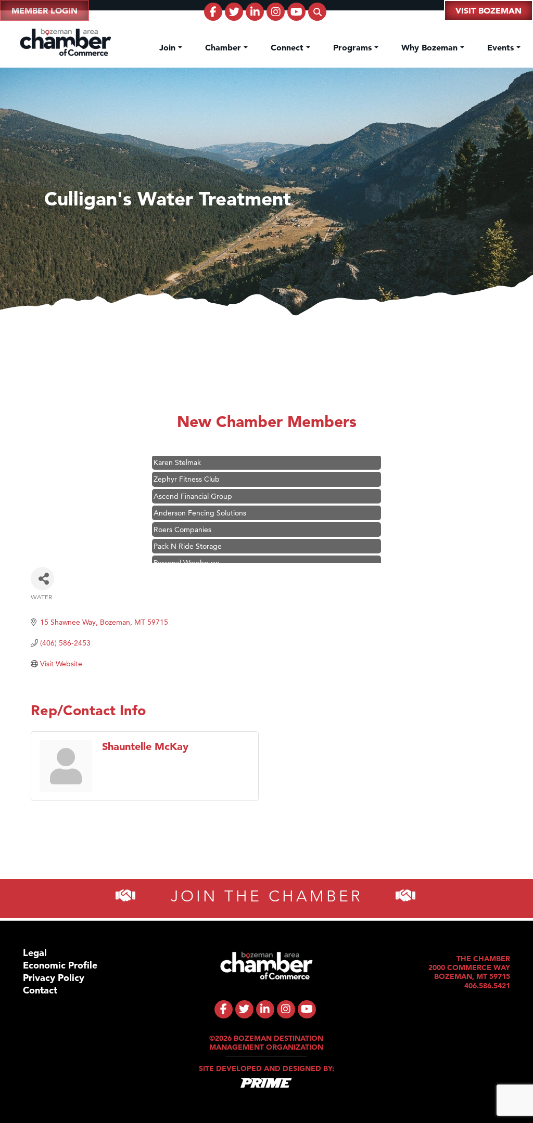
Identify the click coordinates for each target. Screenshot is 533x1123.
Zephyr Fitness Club (187, 466)
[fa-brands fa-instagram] (275, 12)
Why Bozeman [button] (430, 47)
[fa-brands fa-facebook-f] (213, 12)
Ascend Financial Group (193, 483)
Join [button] (168, 47)
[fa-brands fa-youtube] (296, 12)
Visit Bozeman (488, 10)
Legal (35, 953)
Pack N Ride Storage (188, 533)
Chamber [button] (224, 47)
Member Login (44, 10)
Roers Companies (182, 517)
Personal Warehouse (187, 550)
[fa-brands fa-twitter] (234, 12)
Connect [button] (288, 47)
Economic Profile (60, 965)
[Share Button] (42, 578)
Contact (40, 990)
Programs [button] (353, 47)
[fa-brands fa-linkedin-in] (255, 12)
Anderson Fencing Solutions (200, 500)
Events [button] (501, 47)
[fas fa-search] (317, 12)
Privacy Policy (53, 978)
